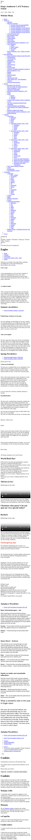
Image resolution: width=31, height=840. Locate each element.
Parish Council (14, 47)
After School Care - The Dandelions (16, 79)
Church (12, 50)
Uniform (9, 81)
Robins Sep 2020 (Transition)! (22, 160)
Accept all (9, 771)
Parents (6, 83)
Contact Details (11, 38)
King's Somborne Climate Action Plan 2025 (18, 56)
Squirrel (13, 119)
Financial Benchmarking (13, 82)
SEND (9, 73)
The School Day (11, 58)
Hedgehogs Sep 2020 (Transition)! (19, 164)
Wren (15, 136)
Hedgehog (13, 117)
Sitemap (6, 741)
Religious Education (12, 198)
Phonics (13, 182)
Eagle (12, 122)
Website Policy (8, 744)
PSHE (12, 191)
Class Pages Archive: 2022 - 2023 (19, 131)
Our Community (11, 44)
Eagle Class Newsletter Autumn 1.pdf (14, 738)
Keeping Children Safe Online (15, 110)
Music (12, 192)
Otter (12, 206)
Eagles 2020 (17, 150)
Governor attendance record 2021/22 (20, 29)
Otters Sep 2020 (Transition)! (21, 161)
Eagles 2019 (17, 156)
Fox (12, 204)
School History (11, 41)
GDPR (9, 63)
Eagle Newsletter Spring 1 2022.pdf (13, 357)
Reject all (3, 771)
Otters (15, 144)
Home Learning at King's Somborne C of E (18, 111)
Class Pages (10, 116)
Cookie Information (9, 742)
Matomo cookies (9, 808)
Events (12, 95)
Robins (16, 145)
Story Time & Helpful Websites (15, 166)
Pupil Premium (11, 67)
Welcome (9, 22)
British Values (11, 36)
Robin (12, 120)
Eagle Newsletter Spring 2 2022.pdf (13, 358)
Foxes (15, 147)
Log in (5, 234)
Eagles (15, 141)
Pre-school (13, 48)
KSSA (9, 94)
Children (6, 114)
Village (12, 45)
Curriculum (7, 172)
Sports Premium (11, 75)
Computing (13, 189)
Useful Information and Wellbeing (16, 106)
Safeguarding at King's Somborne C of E (18, 42)
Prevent (9, 76)
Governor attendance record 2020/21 (20, 31)
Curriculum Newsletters (13, 201)
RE (11, 184)
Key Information (8, 54)
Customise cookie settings (20, 771)
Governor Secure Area (13, 33)
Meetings (13, 97)
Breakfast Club (11, 61)
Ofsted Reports (11, 64)
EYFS (12, 178)
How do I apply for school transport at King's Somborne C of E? (17, 87)
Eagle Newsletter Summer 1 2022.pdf (14, 310)
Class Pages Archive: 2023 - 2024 (19, 123)
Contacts (13, 98)
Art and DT (14, 176)
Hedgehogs (17, 142)
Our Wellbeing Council (13, 170)
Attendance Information (13, 89)
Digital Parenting (11, 113)
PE (11, 188)
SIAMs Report (11, 57)
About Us (6, 20)
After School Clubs (12, 78)
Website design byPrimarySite (12, 751)
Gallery (9, 167)
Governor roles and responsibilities (20, 25)
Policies (9, 66)
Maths (12, 179)
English (13, 181)
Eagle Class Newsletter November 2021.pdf (15, 607)
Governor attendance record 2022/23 (20, 28)
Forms (9, 92)
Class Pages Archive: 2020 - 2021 (19, 148)
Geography (13, 185)
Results (9, 72)
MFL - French (14, 175)
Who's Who (10, 39)
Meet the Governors (12, 23)
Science (13, 194)
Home (5, 19)
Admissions (10, 60)
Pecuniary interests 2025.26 (18, 26)
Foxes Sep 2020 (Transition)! (21, 159)
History (12, 186)
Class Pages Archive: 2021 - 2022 (19, 139)
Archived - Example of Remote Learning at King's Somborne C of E (18, 69)
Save (15, 838)
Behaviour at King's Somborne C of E (17, 91)
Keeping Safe (10, 169)
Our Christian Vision (12, 35)
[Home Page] (1, 3)
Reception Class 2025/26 (13, 85)
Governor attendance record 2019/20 (20, 32)
